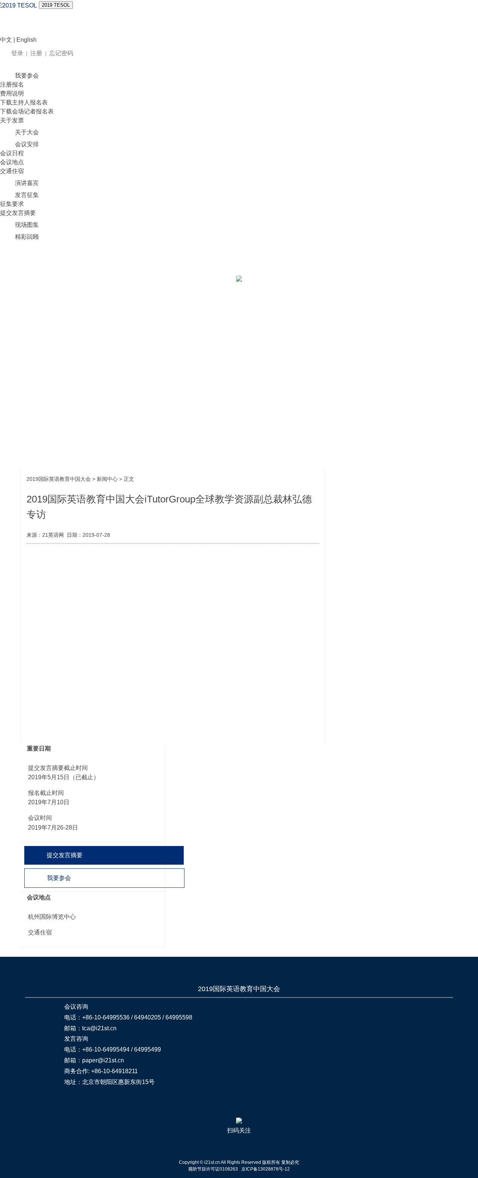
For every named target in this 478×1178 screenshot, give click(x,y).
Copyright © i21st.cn (200, 1162)
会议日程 (12, 153)
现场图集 (27, 225)
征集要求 (12, 204)
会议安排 (27, 144)
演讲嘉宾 (27, 183)
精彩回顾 (27, 237)
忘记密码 (61, 53)
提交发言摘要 (18, 213)
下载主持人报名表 (24, 102)
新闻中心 (107, 479)
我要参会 (27, 75)
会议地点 (12, 162)
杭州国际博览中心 (52, 917)
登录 (17, 53)
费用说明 (12, 93)
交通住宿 (12, 171)
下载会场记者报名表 (27, 111)
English (26, 40)
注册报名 (12, 84)
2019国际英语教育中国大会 (59, 479)
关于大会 (27, 132)
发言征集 (27, 195)
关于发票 (12, 120)
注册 (36, 53)
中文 (6, 40)
